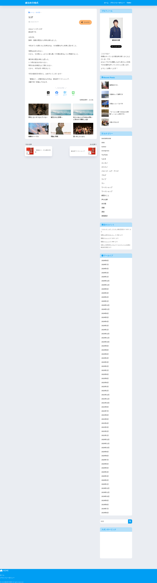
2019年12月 (105, 488)
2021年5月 (105, 419)
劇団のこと (105, 195)
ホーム (106, 3)
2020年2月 (105, 480)
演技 (103, 212)
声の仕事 (104, 199)
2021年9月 (105, 407)
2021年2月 (105, 431)
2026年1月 (105, 277)
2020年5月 (105, 468)
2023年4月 (105, 358)
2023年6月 (105, 354)
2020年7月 (105, 460)
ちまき (103, 159)
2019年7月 (105, 509)
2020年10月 (105, 448)
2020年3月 (105, 476)
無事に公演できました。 (108, 235)
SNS (103, 142)
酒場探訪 (104, 216)
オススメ (104, 167)
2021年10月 (105, 403)
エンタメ (104, 163)
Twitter (129, 3)
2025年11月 (105, 285)
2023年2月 (105, 366)
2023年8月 (105, 350)
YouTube (104, 155)
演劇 (103, 208)
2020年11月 (105, 443)
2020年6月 (105, 464)
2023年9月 (105, 346)
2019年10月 (105, 496)
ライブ (103, 179)
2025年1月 (105, 301)
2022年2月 (105, 391)
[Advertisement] (116, 545)
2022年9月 (105, 374)
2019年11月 (105, 492)
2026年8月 (105, 260)
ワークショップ (106, 187)
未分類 (91, 100)
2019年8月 (105, 504)
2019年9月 (105, 500)
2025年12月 (105, 281)
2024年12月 (105, 305)
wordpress (105, 151)
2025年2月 (105, 297)
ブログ (103, 175)
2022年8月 (105, 378)
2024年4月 (105, 321)
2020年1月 (105, 484)
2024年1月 (105, 330)
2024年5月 (105, 317)
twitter (103, 147)
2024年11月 (105, 309)
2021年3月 (105, 427)
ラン (103, 183)
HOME (6, 570)
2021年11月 (105, 399)
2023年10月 (105, 342)
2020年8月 (105, 456)
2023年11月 (105, 338)
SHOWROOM (106, 138)
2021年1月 (105, 435)
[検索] (130, 521)
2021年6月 (105, 415)
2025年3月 (105, 293)
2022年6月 (105, 382)
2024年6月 (105, 313)
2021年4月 (105, 423)
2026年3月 (105, 273)
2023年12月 (105, 334)
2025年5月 (105, 289)
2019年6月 (105, 513)
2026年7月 (105, 264)
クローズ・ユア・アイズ (109, 171)
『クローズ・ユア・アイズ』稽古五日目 (112, 229)
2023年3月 (105, 362)
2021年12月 (105, 395)
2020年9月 (105, 452)
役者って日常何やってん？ (108, 245)
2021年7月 (105, 411)
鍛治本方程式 (31, 2)
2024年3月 (105, 325)
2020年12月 (105, 439)
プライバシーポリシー (117, 3)
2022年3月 (105, 386)
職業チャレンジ (105, 238)
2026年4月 (105, 269)
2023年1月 (105, 370)
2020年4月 (105, 472)
